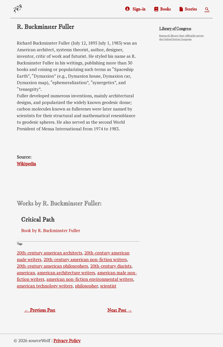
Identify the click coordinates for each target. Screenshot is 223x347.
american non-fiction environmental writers (90, 279)
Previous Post (39, 310)
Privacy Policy (67, 340)
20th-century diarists (110, 266)
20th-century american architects (49, 253)
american (26, 273)
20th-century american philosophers (52, 266)
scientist (108, 286)
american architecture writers (66, 273)
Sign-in (139, 9)
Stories (190, 9)
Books (164, 9)
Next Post (119, 310)
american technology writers (45, 286)
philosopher (86, 286)
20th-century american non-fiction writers (85, 259)
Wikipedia (26, 164)
